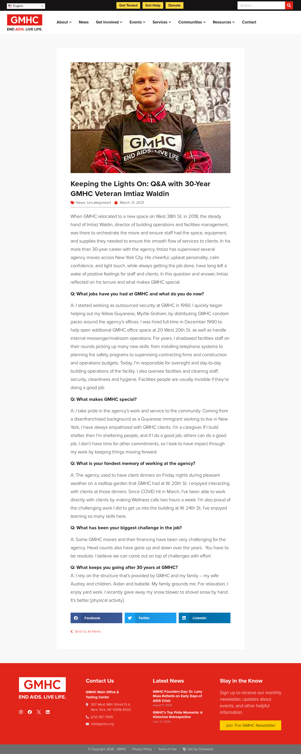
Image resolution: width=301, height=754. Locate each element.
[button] (96, 618)
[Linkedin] (48, 712)
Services (160, 22)
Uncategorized (99, 202)
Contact (249, 22)
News (84, 22)
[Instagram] (21, 712)
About (62, 22)
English (17, 6)
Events (136, 22)
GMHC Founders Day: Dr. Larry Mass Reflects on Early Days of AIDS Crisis (177, 696)
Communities (190, 22)
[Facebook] (30, 712)
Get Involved (107, 22)
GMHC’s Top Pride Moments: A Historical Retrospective (177, 714)
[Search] (289, 5)
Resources (222, 22)
